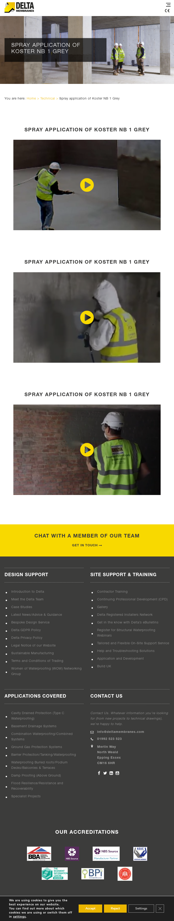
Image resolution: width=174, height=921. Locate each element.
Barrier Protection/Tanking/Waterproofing (43, 754)
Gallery (102, 607)
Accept (90, 908)
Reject (115, 908)
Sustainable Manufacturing (32, 653)
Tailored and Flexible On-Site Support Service (133, 643)
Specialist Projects (26, 796)
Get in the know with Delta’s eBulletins (128, 622)
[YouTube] (117, 773)
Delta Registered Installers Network (125, 614)
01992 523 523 (109, 739)
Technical (47, 98)
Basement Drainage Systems (34, 726)
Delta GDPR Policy (26, 630)
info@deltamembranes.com (120, 732)
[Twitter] (105, 773)
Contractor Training (112, 591)
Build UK (104, 666)
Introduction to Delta (27, 591)
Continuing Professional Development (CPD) (132, 599)
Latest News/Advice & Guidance (36, 614)
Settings (141, 908)
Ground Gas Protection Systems (36, 747)
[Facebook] (99, 773)
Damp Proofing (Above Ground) (36, 775)
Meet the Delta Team (27, 599)
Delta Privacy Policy (26, 638)
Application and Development (120, 658)
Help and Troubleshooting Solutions (126, 651)
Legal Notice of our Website (33, 645)
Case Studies (21, 607)
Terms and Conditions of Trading (37, 661)
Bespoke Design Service (30, 622)
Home (31, 98)
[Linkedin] (111, 773)
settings (19, 917)
